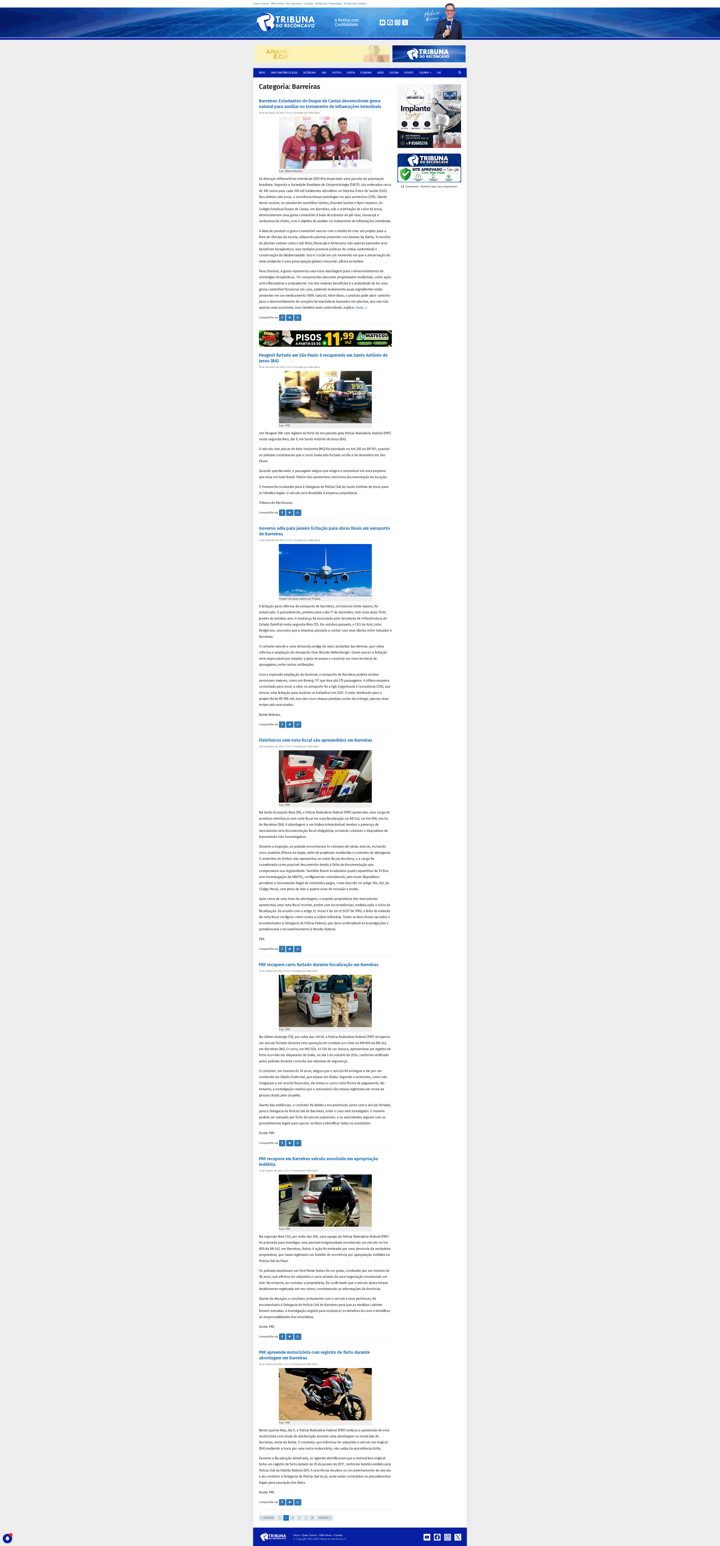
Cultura (394, 72)
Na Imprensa (294, 3)
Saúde (380, 72)
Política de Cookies (355, 3)
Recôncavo (309, 72)
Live (439, 72)
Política (336, 72)
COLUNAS (424, 72)
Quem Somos (261, 3)
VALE (324, 72)
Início (296, 1535)
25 (312, 1517)
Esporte (408, 72)
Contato (308, 3)
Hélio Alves (277, 3)
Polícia (351, 72)
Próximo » (324, 1517)
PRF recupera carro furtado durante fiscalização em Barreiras (319, 964)
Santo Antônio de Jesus (284, 72)
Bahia (289, 112)
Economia (365, 72)
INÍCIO (262, 72)
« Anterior (267, 1517)
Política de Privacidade (328, 3)
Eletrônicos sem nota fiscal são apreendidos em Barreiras (315, 740)
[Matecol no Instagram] (325, 338)
